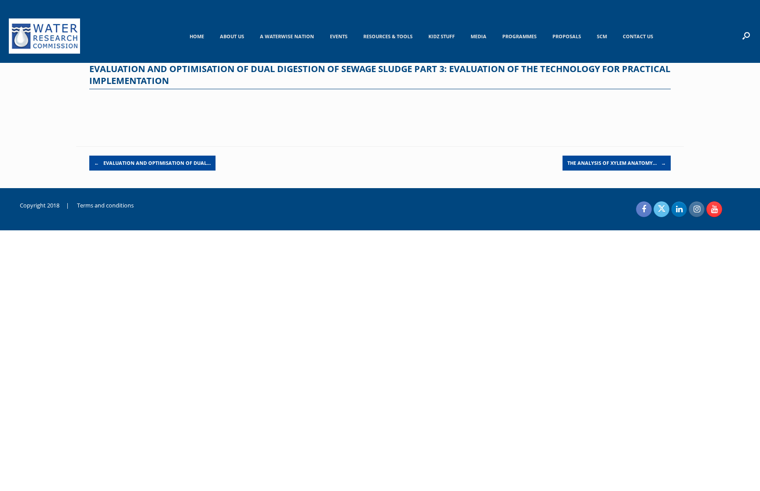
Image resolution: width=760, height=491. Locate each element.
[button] (746, 35)
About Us (232, 36)
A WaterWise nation (287, 36)
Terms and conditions (105, 205)
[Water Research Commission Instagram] (697, 209)
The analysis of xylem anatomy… (616, 163)
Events (338, 36)
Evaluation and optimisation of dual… (152, 163)
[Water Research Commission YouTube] (714, 209)
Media (478, 36)
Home (197, 36)
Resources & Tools (388, 36)
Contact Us (638, 36)
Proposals (566, 36)
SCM (602, 36)
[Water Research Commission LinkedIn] (679, 209)
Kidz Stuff (441, 36)
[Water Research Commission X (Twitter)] (661, 209)
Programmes (519, 36)
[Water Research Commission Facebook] (644, 209)
